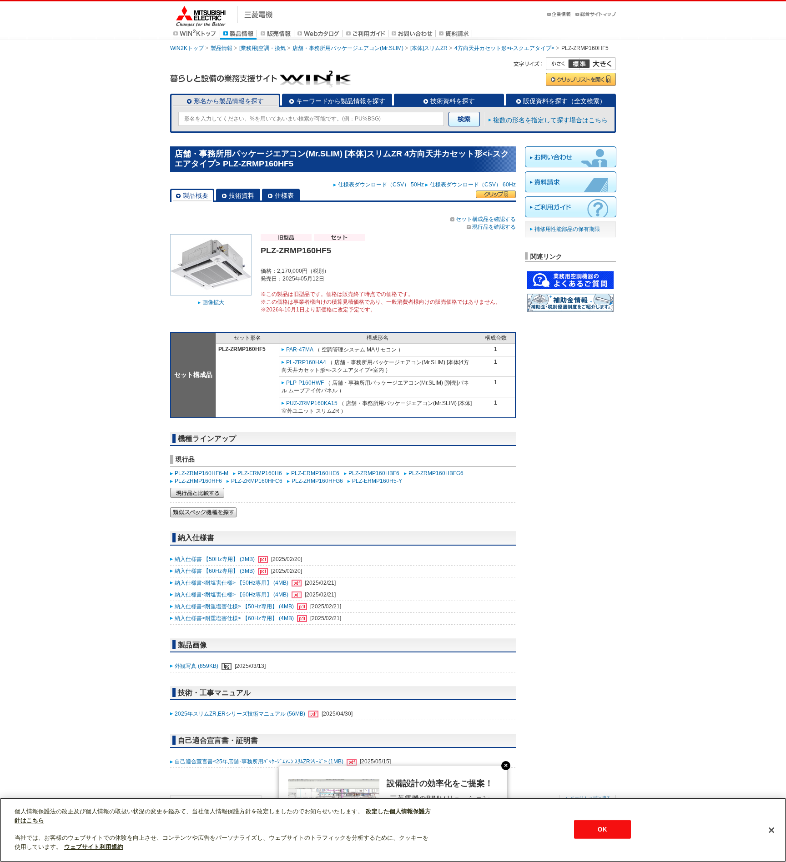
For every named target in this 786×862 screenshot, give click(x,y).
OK (602, 829)
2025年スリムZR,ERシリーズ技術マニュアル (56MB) (241, 714)
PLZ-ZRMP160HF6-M (201, 473)
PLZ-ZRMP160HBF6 (373, 473)
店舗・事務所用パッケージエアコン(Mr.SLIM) (347, 48)
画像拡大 (213, 302)
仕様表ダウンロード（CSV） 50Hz (381, 184)
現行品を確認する (494, 227)
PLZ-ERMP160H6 (259, 473)
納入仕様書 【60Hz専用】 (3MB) (215, 571)
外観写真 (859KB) (197, 666)
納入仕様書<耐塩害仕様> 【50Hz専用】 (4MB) (232, 583)
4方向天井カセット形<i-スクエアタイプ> (504, 48)
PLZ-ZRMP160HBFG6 (436, 473)
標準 (579, 63)
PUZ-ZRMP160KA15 (312, 403)
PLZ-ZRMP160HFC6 (256, 481)
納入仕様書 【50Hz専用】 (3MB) (215, 559)
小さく (562, 63)
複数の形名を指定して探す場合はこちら (550, 120)
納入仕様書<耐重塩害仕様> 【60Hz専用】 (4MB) (235, 618)
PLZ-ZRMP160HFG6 (317, 481)
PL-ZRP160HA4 (306, 362)
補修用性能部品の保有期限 (567, 229)
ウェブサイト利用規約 (93, 846)
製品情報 (221, 48)
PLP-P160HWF (305, 383)
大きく (597, 63)
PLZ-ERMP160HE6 (315, 473)
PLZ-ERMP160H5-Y (377, 481)
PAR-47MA (299, 349)
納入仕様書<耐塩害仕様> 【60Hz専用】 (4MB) (232, 594)
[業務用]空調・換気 (262, 48)
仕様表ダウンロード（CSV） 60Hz (473, 184)
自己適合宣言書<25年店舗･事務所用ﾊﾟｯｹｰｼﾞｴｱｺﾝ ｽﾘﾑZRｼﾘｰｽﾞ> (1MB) (260, 761)
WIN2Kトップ (187, 48)
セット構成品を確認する (486, 219)
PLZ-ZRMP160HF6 (198, 481)
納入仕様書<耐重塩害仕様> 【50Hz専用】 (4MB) (235, 606)
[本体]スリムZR (429, 48)
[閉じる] (771, 830)
